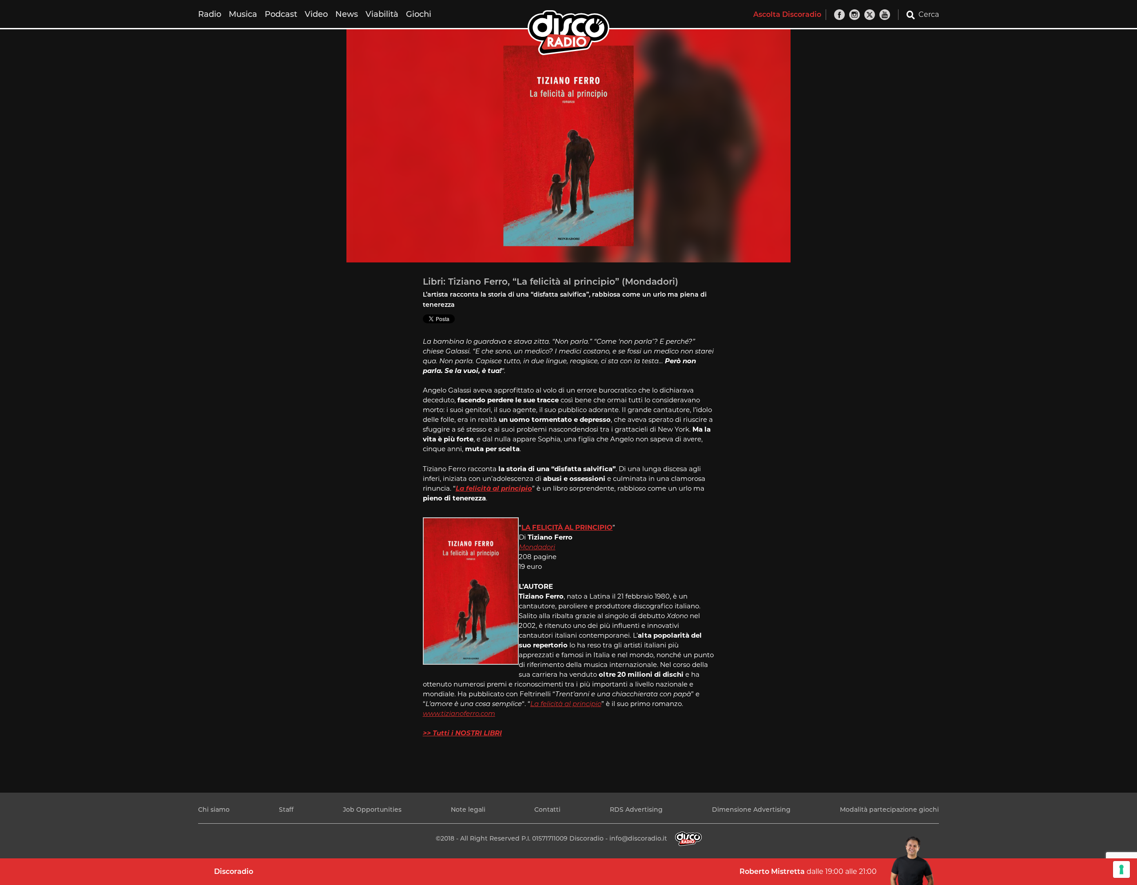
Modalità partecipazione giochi (889, 810)
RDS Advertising (636, 810)
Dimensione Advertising (751, 810)
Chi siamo (214, 810)
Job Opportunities (372, 810)
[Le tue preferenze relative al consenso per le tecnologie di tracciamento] (1121, 869)
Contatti (547, 810)
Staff (286, 810)
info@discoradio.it (638, 838)
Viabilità (382, 14)
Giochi (418, 14)
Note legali (468, 810)
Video (316, 14)
